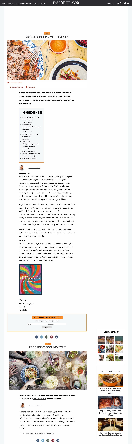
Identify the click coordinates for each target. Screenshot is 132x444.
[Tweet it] (42, 337)
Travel (36, 3)
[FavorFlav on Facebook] (120, 3)
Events (42, 3)
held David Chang (39, 399)
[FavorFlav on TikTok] (125, 3)
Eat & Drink (20, 3)
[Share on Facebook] (37, 337)
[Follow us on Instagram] (47, 337)
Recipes (29, 3)
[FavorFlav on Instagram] (122, 3)
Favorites (10, 3)
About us (110, 3)
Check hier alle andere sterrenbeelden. (37, 433)
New (4, 3)
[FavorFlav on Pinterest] (127, 3)
